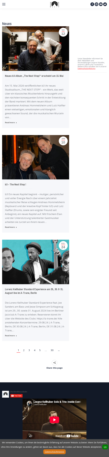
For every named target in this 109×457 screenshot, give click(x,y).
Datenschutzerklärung (86, 68)
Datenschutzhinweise (54, 451)
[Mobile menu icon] (4, 4)
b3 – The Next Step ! (15, 184)
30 (52, 350)
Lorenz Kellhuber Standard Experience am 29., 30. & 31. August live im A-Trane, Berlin (34, 291)
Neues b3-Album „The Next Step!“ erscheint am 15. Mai (34, 76)
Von (16, 80)
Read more (10, 122)
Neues (7, 80)
